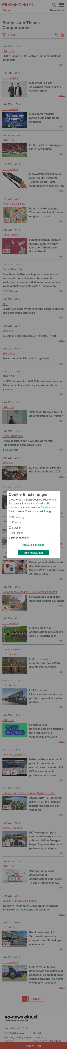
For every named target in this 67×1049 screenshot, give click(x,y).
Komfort (16, 522)
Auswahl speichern (33, 544)
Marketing (17, 533)
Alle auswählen (33, 552)
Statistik (16, 527)
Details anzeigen (19, 538)
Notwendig (18, 517)
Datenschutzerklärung (38, 511)
